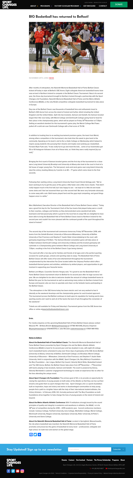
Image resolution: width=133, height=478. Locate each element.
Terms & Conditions (61, 473)
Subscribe (117, 449)
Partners (90, 460)
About (123, 460)
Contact (71, 460)
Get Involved (80, 460)
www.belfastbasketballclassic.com (55, 309)
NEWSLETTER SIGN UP (100, 2)
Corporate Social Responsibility (77, 473)
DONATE (119, 5)
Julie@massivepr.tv (78, 329)
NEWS (51, 78)
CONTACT (103, 6)
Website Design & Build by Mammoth (114, 473)
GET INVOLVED (89, 6)
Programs (115, 460)
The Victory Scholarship (102, 460)
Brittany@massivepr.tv (60, 326)
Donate (64, 460)
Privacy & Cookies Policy (95, 473)
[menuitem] (88, 2)
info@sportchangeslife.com (116, 468)
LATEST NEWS (89, 2)
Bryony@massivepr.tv (37, 329)
